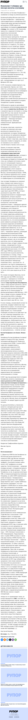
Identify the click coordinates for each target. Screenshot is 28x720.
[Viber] (13, 639)
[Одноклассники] (4, 639)
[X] (10, 639)
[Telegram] (7, 639)
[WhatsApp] (15, 639)
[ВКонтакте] (2, 639)
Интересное (12, 10)
